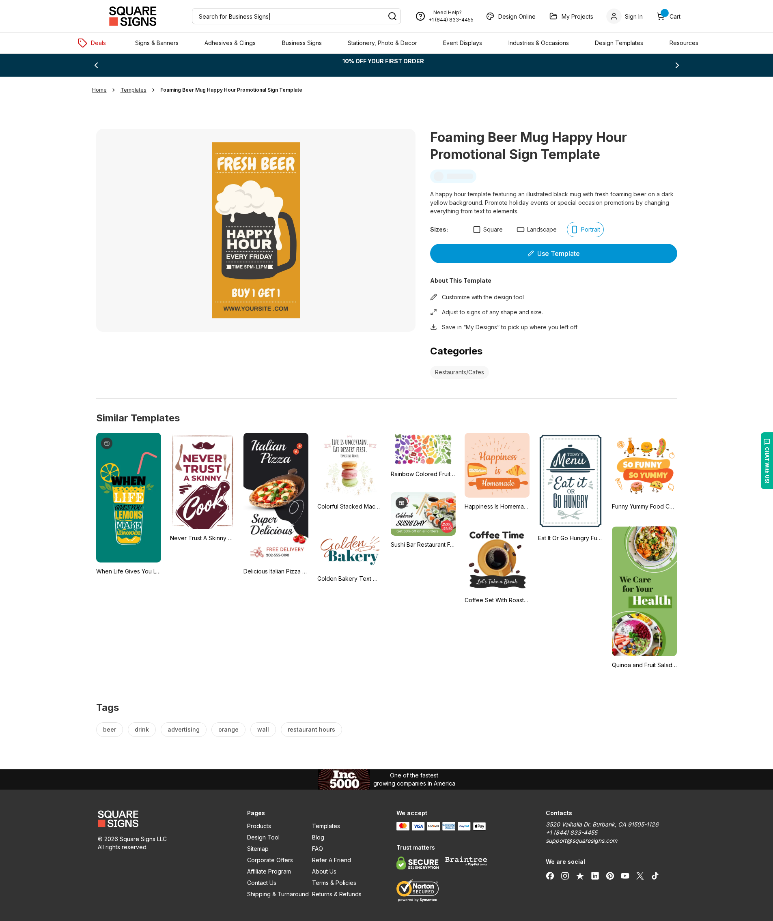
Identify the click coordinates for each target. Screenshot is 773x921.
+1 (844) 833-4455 (451, 20)
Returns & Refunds (337, 894)
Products (259, 825)
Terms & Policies (334, 882)
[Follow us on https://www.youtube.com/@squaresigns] (625, 875)
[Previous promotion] (96, 65)
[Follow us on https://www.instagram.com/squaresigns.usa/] (565, 875)
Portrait (590, 229)
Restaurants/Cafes (459, 372)
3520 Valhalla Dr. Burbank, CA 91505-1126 (602, 824)
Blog (318, 837)
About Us (324, 871)
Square (493, 229)
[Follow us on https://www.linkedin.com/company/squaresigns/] (595, 875)
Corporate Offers (270, 860)
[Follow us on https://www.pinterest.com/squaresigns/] (610, 875)
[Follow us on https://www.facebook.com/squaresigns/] (550, 875)
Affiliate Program (269, 871)
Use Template (558, 253)
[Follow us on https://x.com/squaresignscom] (640, 875)
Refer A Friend (331, 860)
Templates (326, 825)
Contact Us (261, 882)
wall (263, 729)
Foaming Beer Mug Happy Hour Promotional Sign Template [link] (231, 90)
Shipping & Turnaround (278, 894)
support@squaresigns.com (581, 840)
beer (109, 729)
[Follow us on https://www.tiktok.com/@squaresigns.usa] (655, 875)
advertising (184, 729)
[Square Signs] (132, 16)
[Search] (392, 16)
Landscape (542, 229)
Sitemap (258, 848)
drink (142, 729)
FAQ (317, 848)
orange (228, 729)
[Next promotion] (677, 65)
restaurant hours (311, 729)
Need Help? (447, 12)
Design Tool (263, 837)
